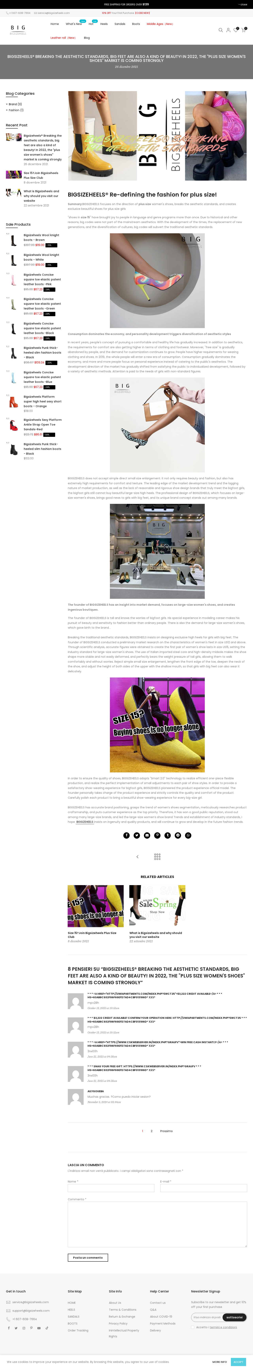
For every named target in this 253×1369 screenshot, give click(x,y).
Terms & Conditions (122, 1310)
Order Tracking (78, 1330)
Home (55, 24)
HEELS (71, 1310)
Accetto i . (216, 1327)
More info (219, 1362)
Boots (136, 24)
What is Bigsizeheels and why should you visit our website (41, 196)
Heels (104, 24)
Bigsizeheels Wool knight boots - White (41, 257)
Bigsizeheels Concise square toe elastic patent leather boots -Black (42, 328)
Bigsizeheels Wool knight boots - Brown (41, 237)
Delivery (155, 1330)
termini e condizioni (223, 1327)
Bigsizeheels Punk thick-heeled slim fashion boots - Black (42, 352)
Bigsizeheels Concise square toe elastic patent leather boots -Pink (42, 279)
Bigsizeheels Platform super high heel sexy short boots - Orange (42, 401)
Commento (77, 1199)
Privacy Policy (118, 1323)
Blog (87, 38)
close (244, 4)
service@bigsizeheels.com (54, 13)
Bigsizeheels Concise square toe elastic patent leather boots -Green (42, 303)
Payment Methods (163, 1323)
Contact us (158, 1303)
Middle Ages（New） (161, 24)
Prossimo (166, 1131)
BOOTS (72, 1323)
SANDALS (73, 1317)
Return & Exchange (122, 1317)
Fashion (16, 110)
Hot (93, 23)
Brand (15, 104)
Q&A (153, 1310)
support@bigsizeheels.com (31, 1311)
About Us (115, 1303)
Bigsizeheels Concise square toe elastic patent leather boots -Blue (42, 377)
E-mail (165, 1182)
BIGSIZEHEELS (85, 822)
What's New (75, 23)
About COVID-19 (161, 1317)
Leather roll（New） (64, 38)
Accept (238, 1362)
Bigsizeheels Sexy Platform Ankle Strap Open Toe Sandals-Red (43, 424)
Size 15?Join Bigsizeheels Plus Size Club (41, 175)
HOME (72, 1303)
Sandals (120, 24)
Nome (73, 1182)
